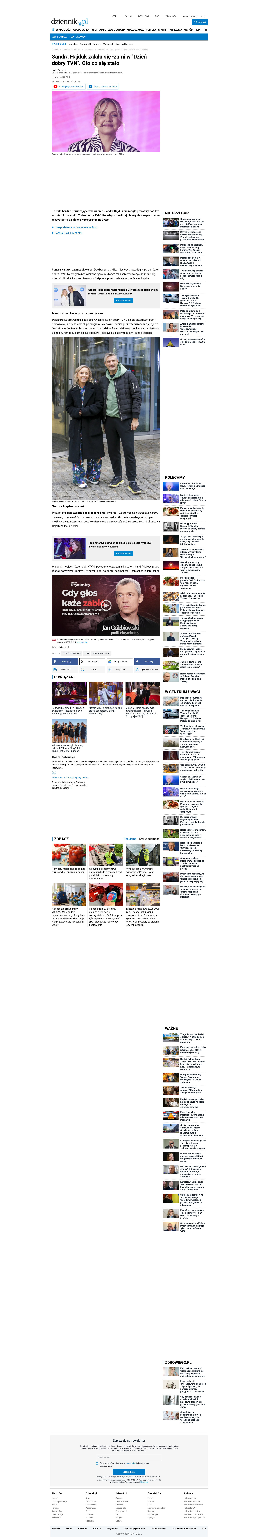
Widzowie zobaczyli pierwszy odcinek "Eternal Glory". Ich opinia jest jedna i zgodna (68, 748)
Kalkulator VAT (190, 1508)
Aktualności (78, 37)
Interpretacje (57, 1514)
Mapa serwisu (158, 1528)
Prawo (150, 1498)
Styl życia (151, 1518)
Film (117, 1514)
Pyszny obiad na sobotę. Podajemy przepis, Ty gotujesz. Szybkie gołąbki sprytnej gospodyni (69, 785)
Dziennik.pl (91, 1493)
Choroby (151, 1511)
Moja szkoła (121, 1508)
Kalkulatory (190, 1493)
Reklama (82, 1528)
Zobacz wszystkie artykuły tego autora (70, 777)
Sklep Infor (56, 1518)
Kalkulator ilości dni (192, 1501)
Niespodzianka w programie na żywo (76, 227)
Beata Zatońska (87, 71)
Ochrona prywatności (134, 1528)
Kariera (97, 1528)
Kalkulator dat (190, 1498)
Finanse (151, 1501)
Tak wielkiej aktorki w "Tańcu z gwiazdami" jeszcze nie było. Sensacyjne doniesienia (68, 710)
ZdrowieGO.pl (171, 16)
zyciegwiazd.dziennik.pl (71, 50)
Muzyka (119, 1518)
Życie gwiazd (59, 37)
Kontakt (56, 1528)
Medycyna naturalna (156, 1508)
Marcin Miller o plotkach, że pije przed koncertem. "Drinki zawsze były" (105, 710)
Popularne (130, 838)
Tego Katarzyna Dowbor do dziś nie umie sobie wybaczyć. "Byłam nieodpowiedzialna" (120, 544)
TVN (87, 653)
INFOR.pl (114, 16)
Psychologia (153, 1514)
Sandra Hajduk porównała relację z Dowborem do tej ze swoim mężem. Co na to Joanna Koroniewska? (123, 291)
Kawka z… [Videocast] (103, 44)
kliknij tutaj (144, 1482)
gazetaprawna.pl (190, 16)
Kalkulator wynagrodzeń (194, 1518)
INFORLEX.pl (143, 16)
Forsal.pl (55, 1508)
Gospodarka (91, 1505)
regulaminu (131, 1463)
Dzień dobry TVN (72, 653)
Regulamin (112, 1528)
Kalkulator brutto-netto (193, 1514)
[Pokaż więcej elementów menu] (205, 29)
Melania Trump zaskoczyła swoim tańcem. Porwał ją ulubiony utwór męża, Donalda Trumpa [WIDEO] (141, 712)
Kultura (119, 1521)
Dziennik (55, 50)
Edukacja (119, 1505)
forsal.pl (128, 16)
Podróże (89, 1518)
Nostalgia (73, 44)
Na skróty (57, 1493)
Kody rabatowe (122, 1501)
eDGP (54, 1505)
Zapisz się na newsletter (105, 86)
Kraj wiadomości (149, 838)
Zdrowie (89, 1514)
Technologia (91, 1501)
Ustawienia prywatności (184, 1528)
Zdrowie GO (85, 44)
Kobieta (119, 1498)
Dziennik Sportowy (124, 44)
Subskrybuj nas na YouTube (71, 86)
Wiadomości (91, 1508)
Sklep (203, 16)
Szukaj (202, 22)
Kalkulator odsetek (192, 1511)
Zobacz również (123, 300)
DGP (157, 16)
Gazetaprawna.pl (59, 1501)
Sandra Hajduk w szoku (68, 233)
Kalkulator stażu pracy (193, 1505)
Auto (88, 1498)
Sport (88, 1511)
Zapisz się (129, 1471)
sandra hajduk (101, 653)
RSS (204, 1528)
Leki (149, 1505)
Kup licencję (82, 642)
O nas (69, 1528)
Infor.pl (55, 1498)
